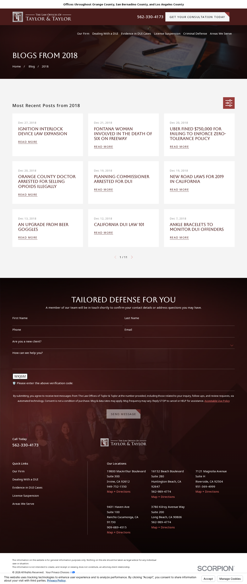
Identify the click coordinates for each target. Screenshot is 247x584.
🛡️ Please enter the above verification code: (42, 383)
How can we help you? (27, 352)
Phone (16, 329)
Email (128, 329)
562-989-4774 (161, 491)
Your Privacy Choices (58, 572)
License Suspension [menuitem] (167, 33)
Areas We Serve (23, 504)
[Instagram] (233, 444)
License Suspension (25, 495)
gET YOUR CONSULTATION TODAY (197, 17)
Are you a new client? (26, 341)
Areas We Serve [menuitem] (221, 33)
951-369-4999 (205, 486)
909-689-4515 (117, 527)
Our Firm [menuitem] (83, 33)
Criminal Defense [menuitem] (195, 33)
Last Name (131, 318)
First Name (20, 318)
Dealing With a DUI (25, 479)
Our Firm (18, 471)
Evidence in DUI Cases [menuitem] (136, 33)
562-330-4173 (150, 17)
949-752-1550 (117, 486)
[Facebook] (223, 444)
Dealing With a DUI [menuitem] (105, 33)
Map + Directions (118, 491)
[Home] (42, 17)
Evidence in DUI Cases (27, 487)
